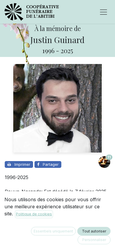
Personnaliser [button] (94, 239)
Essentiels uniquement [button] (53, 231)
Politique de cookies (34, 214)
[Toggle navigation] (103, 11)
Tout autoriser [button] (94, 231)
